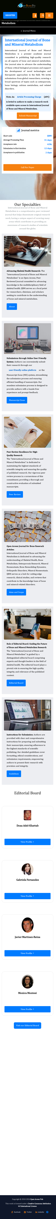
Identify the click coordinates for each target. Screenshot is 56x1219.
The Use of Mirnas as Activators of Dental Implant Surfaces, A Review (26, 1087)
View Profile (26, 841)
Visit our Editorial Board (27, 1025)
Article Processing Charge (29, 96)
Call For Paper (27, 167)
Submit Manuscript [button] (28, 115)
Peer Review (15, 494)
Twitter (29, 1212)
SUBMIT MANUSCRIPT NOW (20, 1176)
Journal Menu (28, 30)
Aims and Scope (16, 592)
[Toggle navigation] (49, 16)
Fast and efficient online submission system (25, 1168)
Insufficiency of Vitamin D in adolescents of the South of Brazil (27, 1149)
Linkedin (41, 1212)
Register (10, 15)
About (12, 306)
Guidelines (14, 773)
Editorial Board (16, 683)
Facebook (17, 1212)
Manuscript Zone (17, 400)
